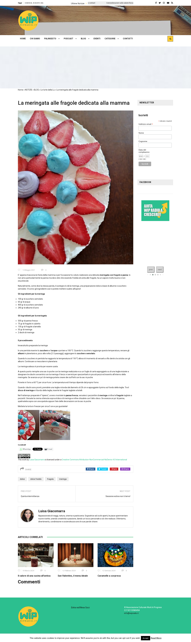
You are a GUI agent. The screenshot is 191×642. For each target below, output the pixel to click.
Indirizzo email (146, 124)
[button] (28, 20)
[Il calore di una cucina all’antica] (36, 555)
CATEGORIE (110, 38)
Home (20, 90)
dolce (22, 479)
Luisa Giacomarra (37, 459)
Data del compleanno (144, 151)
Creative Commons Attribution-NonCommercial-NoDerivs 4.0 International (94, 459)
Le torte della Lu (48, 90)
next (160, 269)
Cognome (143, 141)
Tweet (103, 469)
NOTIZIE (28, 90)
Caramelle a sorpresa (109, 575)
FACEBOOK (145, 182)
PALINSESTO (50, 38)
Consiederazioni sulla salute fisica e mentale (93, 3)
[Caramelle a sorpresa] (115, 555)
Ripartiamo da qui (128, 3)
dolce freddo (36, 479)
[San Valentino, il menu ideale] (75, 555)
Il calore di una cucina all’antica (34, 575)
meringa (63, 479)
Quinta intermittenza (30, 496)
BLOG (83, 38)
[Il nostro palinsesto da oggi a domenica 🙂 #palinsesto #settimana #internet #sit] (141, 243)
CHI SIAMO (35, 38)
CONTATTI (128, 38)
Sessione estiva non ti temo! (118, 496)
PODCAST (68, 38)
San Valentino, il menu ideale (73, 575)
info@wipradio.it (131, 613)
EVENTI (97, 38)
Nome (141, 133)
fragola (50, 479)
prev (151, 269)
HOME (23, 38)
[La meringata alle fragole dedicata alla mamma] (75, 187)
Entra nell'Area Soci (80, 607)
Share (91, 469)
